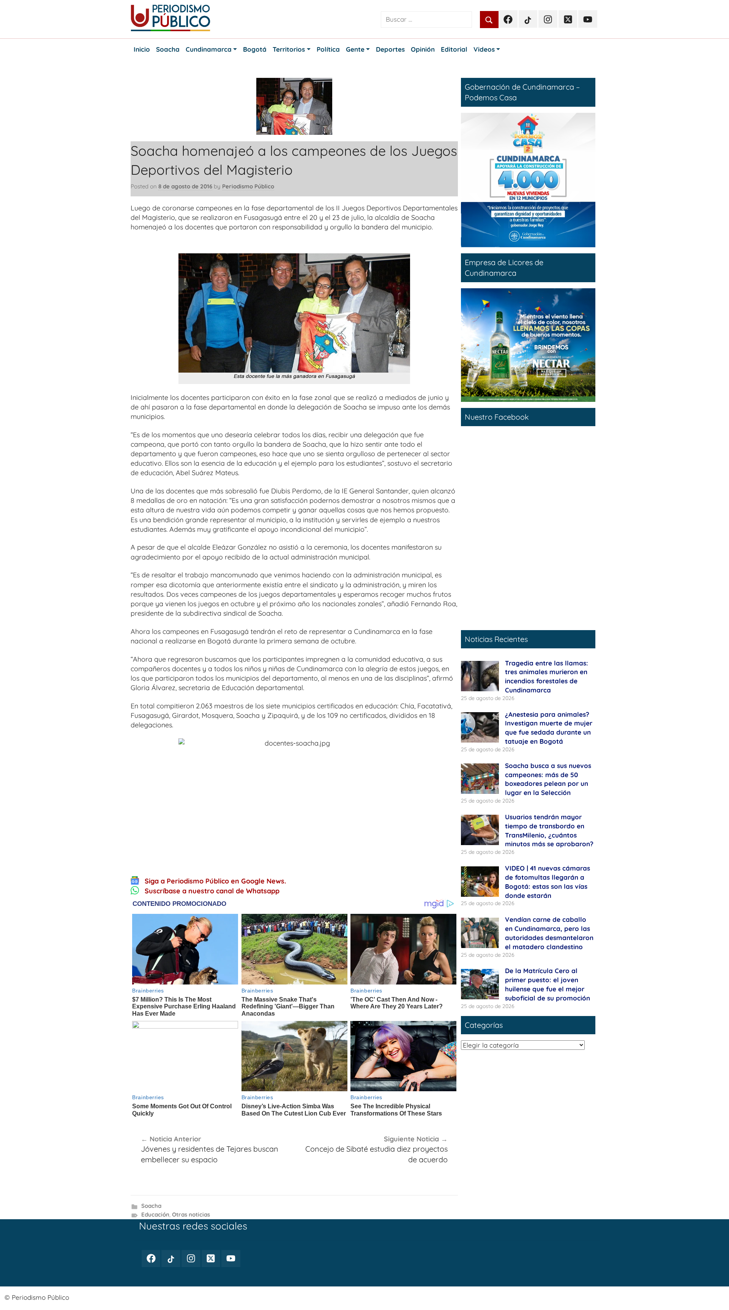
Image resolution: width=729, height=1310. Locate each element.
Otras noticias (191, 1214)
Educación (155, 1214)
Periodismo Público (248, 186)
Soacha (151, 1205)
